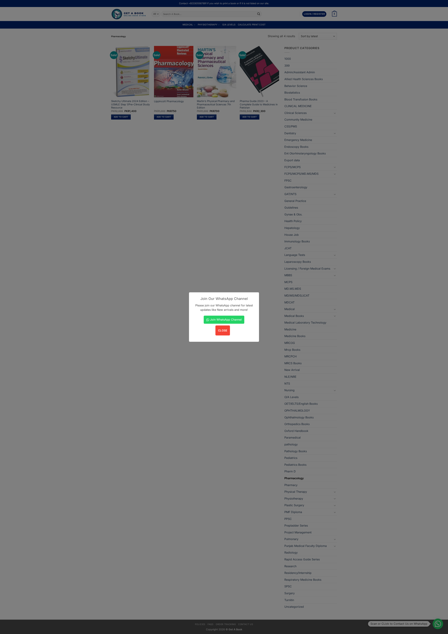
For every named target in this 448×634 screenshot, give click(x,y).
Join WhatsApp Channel (225, 319)
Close (222, 330)
